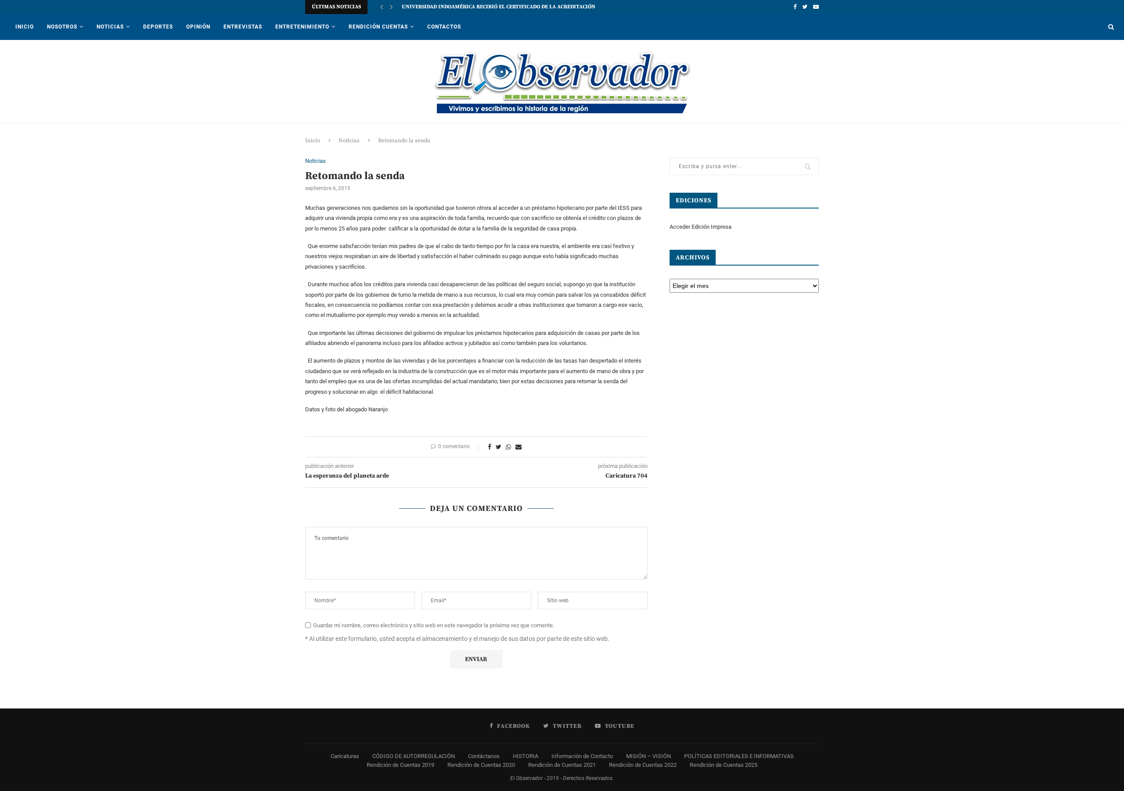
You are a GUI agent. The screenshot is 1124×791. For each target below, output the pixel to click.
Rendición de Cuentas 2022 (643, 765)
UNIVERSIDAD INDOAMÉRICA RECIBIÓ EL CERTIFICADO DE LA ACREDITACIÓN (498, 7)
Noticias (110, 27)
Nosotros (62, 27)
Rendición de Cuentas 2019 (400, 765)
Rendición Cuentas (378, 27)
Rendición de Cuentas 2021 (562, 765)
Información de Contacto (582, 756)
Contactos (444, 27)
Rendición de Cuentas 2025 (723, 765)
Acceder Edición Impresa (700, 226)
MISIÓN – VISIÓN (648, 756)
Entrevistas (242, 27)
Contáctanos (484, 756)
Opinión (198, 27)
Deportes (158, 27)
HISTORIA (525, 756)
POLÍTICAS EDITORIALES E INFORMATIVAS (739, 756)
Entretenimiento (302, 27)
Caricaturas (345, 756)
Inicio (24, 27)
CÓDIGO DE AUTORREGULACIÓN (413, 756)
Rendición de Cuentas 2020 (481, 765)
